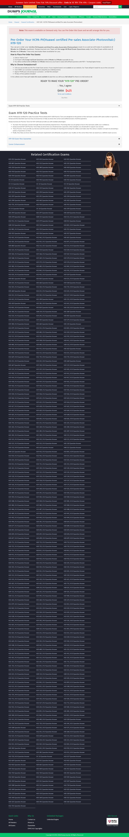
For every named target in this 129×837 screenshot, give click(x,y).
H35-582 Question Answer (17, 748)
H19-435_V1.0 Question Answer (74, 678)
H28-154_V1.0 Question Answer (46, 311)
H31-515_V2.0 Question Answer (74, 299)
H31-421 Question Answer (72, 773)
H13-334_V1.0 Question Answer (74, 637)
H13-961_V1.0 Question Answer (19, 340)
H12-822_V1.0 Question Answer (19, 608)
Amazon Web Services (100, 17)
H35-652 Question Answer (72, 348)
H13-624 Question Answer (44, 736)
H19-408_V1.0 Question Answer (19, 501)
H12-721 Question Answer (17, 806)
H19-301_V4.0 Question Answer (46, 620)
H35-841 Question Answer (72, 176)
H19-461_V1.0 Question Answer (74, 394)
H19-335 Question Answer (44, 320)
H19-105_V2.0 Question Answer (74, 468)
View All (36, 19)
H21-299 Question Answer (17, 196)
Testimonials (57, 7)
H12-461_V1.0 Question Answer (46, 237)
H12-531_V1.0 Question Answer (19, 316)
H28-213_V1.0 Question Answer (46, 587)
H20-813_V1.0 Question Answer (74, 550)
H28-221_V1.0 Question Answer (74, 587)
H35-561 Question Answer (72, 802)
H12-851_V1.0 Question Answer (19, 270)
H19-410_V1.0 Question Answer (46, 373)
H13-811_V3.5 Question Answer (46, 686)
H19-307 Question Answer (72, 781)
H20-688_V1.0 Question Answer (46, 649)
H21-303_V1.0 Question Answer (46, 435)
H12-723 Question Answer (44, 773)
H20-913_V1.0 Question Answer (74, 554)
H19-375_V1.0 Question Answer (46, 262)
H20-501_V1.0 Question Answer (19, 419)
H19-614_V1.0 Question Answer (19, 402)
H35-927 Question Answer (72, 233)
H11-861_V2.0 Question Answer (46, 715)
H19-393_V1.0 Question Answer (19, 497)
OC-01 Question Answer (16, 180)
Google (88, 17)
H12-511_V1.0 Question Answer (74, 246)
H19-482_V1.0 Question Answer (19, 505)
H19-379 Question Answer (44, 221)
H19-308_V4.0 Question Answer (74, 686)
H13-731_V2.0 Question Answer (19, 204)
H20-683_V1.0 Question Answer (46, 266)
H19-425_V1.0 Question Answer (74, 386)
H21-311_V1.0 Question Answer (19, 653)
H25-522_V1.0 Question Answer (74, 575)
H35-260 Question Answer (17, 789)
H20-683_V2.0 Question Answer (46, 344)
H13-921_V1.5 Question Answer (46, 241)
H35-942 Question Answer (44, 180)
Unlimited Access (30, 7)
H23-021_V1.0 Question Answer (74, 571)
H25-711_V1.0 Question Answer (74, 583)
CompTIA (36, 17)
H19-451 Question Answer (72, 159)
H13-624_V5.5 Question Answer (19, 641)
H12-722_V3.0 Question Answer (19, 723)
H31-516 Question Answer (44, 250)
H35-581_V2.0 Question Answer (46, 303)
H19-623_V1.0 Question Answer (46, 410)
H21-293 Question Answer (17, 213)
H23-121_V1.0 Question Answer (19, 443)
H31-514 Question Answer (44, 225)
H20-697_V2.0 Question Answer (19, 538)
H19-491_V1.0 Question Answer (74, 513)
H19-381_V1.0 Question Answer (74, 707)
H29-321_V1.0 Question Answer (74, 591)
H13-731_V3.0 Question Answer (74, 357)
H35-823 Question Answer (44, 307)
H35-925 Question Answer (17, 233)
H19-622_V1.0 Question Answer (19, 410)
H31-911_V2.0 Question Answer (46, 348)
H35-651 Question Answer (72, 237)
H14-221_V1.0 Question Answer (19, 283)
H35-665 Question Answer (44, 324)
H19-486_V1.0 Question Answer (19, 509)
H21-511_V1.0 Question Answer (46, 657)
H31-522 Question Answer (44, 777)
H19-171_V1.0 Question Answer (74, 484)
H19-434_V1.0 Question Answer (19, 394)
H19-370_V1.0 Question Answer (74, 258)
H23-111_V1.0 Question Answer (74, 439)
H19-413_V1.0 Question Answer (19, 678)
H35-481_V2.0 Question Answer (74, 711)
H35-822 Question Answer (44, 278)
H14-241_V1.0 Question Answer (46, 316)
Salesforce (73, 17)
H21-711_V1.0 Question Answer (74, 662)
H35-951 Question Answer (72, 204)
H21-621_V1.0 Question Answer (46, 662)
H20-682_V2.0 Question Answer (19, 344)
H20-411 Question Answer (72, 221)
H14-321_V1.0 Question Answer (74, 460)
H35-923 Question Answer (17, 192)
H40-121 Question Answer (17, 451)
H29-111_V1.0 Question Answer (19, 591)
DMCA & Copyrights (35, 828)
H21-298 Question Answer (17, 200)
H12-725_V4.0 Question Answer (19, 694)
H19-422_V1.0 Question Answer (19, 386)
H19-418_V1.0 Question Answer (19, 381)
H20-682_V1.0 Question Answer (46, 332)
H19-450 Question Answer (44, 159)
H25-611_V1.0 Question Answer (74, 579)
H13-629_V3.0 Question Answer (19, 357)
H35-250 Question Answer (17, 167)
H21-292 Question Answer (72, 208)
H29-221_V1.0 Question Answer (46, 591)
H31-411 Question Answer (72, 769)
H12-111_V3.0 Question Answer (74, 690)
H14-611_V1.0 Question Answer (19, 299)
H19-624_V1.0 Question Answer (74, 410)
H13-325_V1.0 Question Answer (74, 612)
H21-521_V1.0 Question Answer (74, 657)
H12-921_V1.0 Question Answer (19, 707)
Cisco (29, 17)
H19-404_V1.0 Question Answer (74, 497)
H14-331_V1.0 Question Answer (46, 641)
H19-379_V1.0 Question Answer (74, 320)
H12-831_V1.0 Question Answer (74, 744)
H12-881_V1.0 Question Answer (19, 229)
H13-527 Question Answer (72, 756)
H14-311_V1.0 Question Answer (19, 295)
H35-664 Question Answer (72, 361)
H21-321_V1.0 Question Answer (46, 653)
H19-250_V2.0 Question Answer (19, 320)
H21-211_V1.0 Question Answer (46, 423)
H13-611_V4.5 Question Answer (46, 748)
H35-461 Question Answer (72, 188)
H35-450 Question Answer (72, 167)
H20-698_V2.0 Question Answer (46, 538)
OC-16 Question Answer (44, 208)
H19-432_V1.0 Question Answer (74, 641)
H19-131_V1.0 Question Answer (74, 472)
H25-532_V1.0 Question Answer (46, 579)
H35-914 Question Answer (17, 176)
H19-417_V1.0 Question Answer (74, 377)
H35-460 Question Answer (44, 769)
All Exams (12, 825)
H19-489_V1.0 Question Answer (19, 513)
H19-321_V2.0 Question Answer (74, 489)
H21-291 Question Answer (44, 196)
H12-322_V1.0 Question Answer (46, 287)
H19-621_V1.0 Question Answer (74, 406)
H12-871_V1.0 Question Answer (74, 241)
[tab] (64, 106)
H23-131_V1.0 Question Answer (46, 443)
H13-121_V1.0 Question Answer (19, 250)
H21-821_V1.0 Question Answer (74, 666)
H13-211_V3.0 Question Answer (46, 633)
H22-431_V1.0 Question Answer (46, 567)
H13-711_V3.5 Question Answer (19, 699)
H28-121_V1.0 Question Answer (46, 629)
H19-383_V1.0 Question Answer (19, 324)
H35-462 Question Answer (44, 200)
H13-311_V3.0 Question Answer (74, 752)
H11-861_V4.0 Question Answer (19, 620)
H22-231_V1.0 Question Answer (74, 563)
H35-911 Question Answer (44, 789)
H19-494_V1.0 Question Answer (74, 517)
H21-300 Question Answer (44, 299)
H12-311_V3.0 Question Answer (19, 711)
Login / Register (74, 7)
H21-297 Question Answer (44, 213)
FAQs (49, 7)
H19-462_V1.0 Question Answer (19, 398)
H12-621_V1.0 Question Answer (19, 624)
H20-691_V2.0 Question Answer (19, 530)
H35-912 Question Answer (44, 171)
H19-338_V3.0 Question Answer (46, 340)
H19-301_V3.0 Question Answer (74, 699)
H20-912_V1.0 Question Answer (46, 554)
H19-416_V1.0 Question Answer (46, 377)
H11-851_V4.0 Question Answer (74, 629)
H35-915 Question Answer (44, 176)
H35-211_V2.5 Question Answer (74, 740)
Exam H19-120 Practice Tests (19, 106)
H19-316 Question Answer (17, 769)
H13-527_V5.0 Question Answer (46, 703)
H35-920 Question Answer (17, 781)
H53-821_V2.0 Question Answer (74, 225)
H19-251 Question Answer (17, 159)
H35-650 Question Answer (72, 213)
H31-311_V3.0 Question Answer (74, 464)
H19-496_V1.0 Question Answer (19, 521)
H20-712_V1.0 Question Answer (46, 542)
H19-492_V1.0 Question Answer (19, 517)
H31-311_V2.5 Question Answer (19, 719)
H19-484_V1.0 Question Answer (74, 505)
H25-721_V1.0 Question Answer (19, 587)
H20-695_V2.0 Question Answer (46, 534)
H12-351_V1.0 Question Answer (46, 732)
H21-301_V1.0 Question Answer (19, 435)
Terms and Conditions (64, 94)
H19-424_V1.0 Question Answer (46, 678)
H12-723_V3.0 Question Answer (46, 723)
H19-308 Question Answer (17, 785)
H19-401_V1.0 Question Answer (74, 369)
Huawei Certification (27, 22)
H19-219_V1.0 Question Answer (19, 369)
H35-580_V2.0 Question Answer (19, 715)
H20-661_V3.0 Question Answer (74, 419)
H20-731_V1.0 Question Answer (19, 550)
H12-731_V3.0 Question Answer (46, 357)
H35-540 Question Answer (17, 797)
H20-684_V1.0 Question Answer (74, 526)
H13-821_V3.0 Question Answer (74, 328)
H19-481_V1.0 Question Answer (74, 501)
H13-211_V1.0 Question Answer (46, 291)
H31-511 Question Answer (44, 785)
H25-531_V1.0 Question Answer (19, 579)
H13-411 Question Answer (44, 760)
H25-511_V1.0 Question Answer (19, 575)
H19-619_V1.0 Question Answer (19, 682)
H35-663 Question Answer (17, 291)
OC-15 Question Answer (16, 208)
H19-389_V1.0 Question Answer (19, 493)
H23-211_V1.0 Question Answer (74, 670)
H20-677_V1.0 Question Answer (19, 526)
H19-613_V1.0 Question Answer (74, 398)
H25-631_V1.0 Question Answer (46, 583)
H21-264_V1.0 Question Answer (46, 427)
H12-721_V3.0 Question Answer (74, 287)
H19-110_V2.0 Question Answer (46, 690)
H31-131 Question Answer (72, 324)
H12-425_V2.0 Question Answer (46, 744)
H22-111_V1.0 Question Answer (74, 435)
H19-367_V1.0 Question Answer (74, 254)
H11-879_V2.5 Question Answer (19, 604)
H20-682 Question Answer (17, 246)
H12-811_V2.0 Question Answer (74, 604)
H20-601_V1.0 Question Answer (46, 419)
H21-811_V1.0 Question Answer (46, 666)
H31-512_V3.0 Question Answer (19, 447)
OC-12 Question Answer (44, 184)
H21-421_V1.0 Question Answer (19, 657)
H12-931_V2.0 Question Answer (74, 336)
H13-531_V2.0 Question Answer (46, 727)
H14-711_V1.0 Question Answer (46, 464)
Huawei (16, 22)
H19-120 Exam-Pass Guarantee (20, 139)
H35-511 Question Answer (72, 797)
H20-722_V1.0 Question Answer (46, 546)
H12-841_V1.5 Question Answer (46, 682)
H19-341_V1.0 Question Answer (19, 690)
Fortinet (43, 17)
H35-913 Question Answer (72, 171)
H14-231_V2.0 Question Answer (19, 460)
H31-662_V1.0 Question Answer (46, 600)
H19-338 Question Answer (17, 727)
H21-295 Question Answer (72, 192)
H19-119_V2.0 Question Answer (74, 365)
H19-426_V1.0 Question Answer (46, 624)
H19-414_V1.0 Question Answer (19, 377)
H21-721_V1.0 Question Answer (19, 666)
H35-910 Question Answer (17, 171)
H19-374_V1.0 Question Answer (19, 262)
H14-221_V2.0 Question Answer (46, 361)
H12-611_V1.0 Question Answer (74, 303)
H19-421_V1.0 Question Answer (74, 381)
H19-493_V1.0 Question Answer (46, 517)
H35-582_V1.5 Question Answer (19, 311)
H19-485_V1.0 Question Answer (74, 596)
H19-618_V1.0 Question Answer (46, 406)
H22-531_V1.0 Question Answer (74, 567)
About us (31, 822)
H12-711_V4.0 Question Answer (74, 703)
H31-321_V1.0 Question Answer (19, 468)
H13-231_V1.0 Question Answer (19, 274)
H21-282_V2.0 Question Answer (74, 427)
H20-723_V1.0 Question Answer (74, 546)
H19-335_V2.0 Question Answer (19, 332)
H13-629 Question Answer (17, 760)
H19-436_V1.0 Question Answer (46, 394)
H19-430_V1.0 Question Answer (46, 501)
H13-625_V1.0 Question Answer (46, 616)
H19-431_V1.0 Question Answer (74, 390)
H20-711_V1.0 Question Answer (19, 542)
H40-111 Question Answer (72, 447)
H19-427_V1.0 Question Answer (19, 390)
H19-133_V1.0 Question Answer (46, 476)
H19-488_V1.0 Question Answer (74, 509)
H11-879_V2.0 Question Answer (19, 328)
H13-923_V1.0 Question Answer (19, 456)
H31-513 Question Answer (44, 188)
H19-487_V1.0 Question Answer (46, 509)
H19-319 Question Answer (72, 274)
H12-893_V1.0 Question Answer (74, 682)
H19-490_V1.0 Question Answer (46, 513)
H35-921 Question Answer (72, 180)
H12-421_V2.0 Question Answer (19, 237)
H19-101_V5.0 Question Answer (46, 699)
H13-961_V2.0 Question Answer (46, 456)
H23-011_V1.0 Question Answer (46, 571)
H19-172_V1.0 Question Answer (19, 489)
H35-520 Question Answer (72, 793)
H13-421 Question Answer (72, 760)
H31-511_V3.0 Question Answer (19, 703)
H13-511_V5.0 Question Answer (46, 328)
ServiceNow (113, 17)
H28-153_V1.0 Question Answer (46, 674)
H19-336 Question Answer (72, 283)
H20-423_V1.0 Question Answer (19, 649)
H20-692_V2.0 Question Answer (46, 530)
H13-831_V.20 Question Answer (74, 451)
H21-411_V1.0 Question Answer (74, 653)
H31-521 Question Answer (72, 163)
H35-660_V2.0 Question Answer (74, 732)
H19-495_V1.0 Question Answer (46, 596)
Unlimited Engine (53, 819)
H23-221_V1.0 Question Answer (19, 674)
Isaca (53, 17)
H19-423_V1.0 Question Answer (46, 386)
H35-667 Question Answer (17, 365)
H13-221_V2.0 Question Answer (46, 608)
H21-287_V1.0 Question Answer (74, 431)
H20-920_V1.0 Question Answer (19, 559)
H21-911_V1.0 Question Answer (19, 670)
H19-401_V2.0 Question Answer (46, 497)
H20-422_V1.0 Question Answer (74, 645)
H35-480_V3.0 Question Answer (46, 719)
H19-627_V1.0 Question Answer (46, 414)
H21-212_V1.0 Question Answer (74, 649)
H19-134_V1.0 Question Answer (74, 476)
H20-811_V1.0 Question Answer (46, 550)
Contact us (31, 819)
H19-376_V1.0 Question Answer (74, 262)
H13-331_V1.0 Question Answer (46, 295)
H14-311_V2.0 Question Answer (46, 460)
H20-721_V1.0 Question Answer (19, 546)
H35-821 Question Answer (17, 278)
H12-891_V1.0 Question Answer (46, 711)
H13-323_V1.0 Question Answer (46, 637)
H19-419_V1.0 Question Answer (46, 381)
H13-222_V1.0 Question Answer (74, 608)
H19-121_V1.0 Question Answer (46, 472)
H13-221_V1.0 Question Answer (74, 291)
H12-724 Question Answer (72, 785)
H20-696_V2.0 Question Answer (74, 534)
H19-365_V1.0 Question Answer (19, 254)
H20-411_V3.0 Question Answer (74, 340)
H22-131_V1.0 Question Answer (46, 439)
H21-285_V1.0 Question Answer (46, 431)
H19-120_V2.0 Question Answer (19, 472)
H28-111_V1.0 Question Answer (19, 629)
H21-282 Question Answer (72, 311)
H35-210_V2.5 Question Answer (46, 740)
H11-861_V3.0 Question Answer (19, 353)
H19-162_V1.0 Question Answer (46, 484)
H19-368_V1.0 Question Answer (19, 258)
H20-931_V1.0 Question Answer (19, 563)
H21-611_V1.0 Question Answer (19, 662)
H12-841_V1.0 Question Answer (74, 266)
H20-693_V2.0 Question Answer (74, 530)
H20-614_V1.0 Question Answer (74, 521)
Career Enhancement (17, 144)
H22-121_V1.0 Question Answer (19, 439)
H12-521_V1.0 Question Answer (19, 736)
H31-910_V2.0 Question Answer (19, 348)
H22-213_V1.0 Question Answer (46, 563)
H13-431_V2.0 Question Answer (46, 274)
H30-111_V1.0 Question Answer (19, 596)
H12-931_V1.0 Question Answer (74, 270)
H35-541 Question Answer (44, 802)
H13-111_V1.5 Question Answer (74, 217)
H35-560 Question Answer (44, 797)
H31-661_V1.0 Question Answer (19, 600)
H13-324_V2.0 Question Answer (46, 612)
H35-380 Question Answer (44, 167)
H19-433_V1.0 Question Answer (74, 624)
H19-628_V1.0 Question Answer (74, 414)
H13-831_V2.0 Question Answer (19, 307)
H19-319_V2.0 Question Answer (46, 369)
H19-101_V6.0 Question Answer (74, 620)
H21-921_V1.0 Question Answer (46, 670)
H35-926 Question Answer (44, 233)
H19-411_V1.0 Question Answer (74, 373)
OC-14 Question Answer (72, 184)
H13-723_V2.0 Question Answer (19, 756)
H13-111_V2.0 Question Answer (46, 353)
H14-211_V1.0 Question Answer (74, 278)
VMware (81, 17)
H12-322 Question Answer (17, 777)
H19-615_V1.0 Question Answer (46, 402)
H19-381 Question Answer (44, 752)
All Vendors (18, 7)
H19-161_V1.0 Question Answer (19, 484)
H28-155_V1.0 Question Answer (74, 674)
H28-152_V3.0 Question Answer (74, 344)
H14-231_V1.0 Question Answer (46, 707)
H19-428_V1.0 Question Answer (46, 390)
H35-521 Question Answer (17, 802)
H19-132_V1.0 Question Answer (19, 476)
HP (49, 17)
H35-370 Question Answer (17, 793)
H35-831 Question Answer (72, 316)
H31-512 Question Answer (44, 163)
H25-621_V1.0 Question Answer (19, 583)
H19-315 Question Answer (72, 764)
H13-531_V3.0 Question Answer (46, 694)
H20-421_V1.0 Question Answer (46, 645)
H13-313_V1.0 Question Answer (19, 637)
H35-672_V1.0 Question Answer (74, 600)
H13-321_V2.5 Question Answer (74, 616)
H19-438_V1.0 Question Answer (19, 645)
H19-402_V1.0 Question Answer (19, 373)
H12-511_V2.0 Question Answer (19, 336)
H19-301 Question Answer (72, 777)
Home (10, 7)
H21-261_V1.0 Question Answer (19, 427)
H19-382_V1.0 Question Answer (19, 266)
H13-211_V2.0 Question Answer (74, 353)
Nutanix (29, 19)
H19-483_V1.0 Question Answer (46, 505)
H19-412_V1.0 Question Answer (46, 451)
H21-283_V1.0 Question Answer (19, 431)
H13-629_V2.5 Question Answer (19, 740)
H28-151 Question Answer (44, 217)
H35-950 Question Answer (44, 204)
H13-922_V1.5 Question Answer (74, 748)
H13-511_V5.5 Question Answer (19, 686)
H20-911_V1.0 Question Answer (19, 554)
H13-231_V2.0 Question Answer (19, 612)
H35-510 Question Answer (44, 793)
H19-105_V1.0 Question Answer (46, 468)
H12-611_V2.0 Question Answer (46, 604)
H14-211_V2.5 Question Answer (74, 456)
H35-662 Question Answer (44, 283)
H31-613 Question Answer (44, 447)
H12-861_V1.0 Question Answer (46, 270)
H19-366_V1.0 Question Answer (46, 254)
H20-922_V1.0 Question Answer (46, 559)
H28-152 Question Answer (17, 225)
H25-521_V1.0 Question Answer (46, 575)
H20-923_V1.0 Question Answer (74, 559)
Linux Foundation (62, 17)
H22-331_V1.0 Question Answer (19, 567)
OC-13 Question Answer (44, 756)
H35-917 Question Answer (17, 188)
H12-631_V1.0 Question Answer (19, 633)
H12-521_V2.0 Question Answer (46, 336)
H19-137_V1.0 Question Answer (74, 480)
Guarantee (41, 7)
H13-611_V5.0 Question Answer (74, 694)
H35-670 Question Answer (17, 217)
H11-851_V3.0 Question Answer (19, 732)
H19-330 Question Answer (72, 719)
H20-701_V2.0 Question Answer (19, 423)
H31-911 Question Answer (72, 229)
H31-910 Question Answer (44, 229)
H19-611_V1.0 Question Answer (46, 398)
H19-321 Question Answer (72, 789)
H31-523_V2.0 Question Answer (74, 307)
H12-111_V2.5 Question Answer (74, 736)
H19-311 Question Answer (44, 781)
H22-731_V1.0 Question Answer (19, 571)
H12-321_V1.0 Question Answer (19, 287)
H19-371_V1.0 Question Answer (74, 727)
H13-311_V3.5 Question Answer (74, 633)
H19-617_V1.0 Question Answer (19, 406)
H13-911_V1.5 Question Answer (19, 221)
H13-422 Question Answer (17, 764)
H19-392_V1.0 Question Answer (74, 493)
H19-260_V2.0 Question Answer (46, 489)
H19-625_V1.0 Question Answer (19, 414)
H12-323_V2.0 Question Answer (74, 332)
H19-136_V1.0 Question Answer (46, 480)
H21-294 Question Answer (44, 192)
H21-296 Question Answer (72, 196)
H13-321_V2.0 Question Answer (19, 241)
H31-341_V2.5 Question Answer (74, 723)
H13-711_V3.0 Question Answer (19, 752)
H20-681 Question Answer (17, 163)
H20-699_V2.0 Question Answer (74, 538)
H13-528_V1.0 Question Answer (19, 616)
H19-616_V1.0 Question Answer (74, 402)
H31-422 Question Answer (72, 200)
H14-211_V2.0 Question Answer (19, 361)
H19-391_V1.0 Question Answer (46, 493)
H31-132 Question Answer (72, 443)
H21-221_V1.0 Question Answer (74, 423)
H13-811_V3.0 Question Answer (74, 715)
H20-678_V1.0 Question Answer (46, 526)
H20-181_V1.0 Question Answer (46, 521)
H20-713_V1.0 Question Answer (74, 542)
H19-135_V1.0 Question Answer (19, 480)
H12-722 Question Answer (17, 773)
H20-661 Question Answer (44, 764)
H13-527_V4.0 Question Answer (74, 295)
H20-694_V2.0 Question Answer (19, 534)
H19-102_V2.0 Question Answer (46, 365)
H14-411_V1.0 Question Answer (19, 464)
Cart (65, 7)
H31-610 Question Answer (17, 303)
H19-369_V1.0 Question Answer (46, 258)
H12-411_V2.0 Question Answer (19, 744)
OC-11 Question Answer (16, 184)
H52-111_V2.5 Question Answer (46, 246)
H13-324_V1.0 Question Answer (74, 250)
